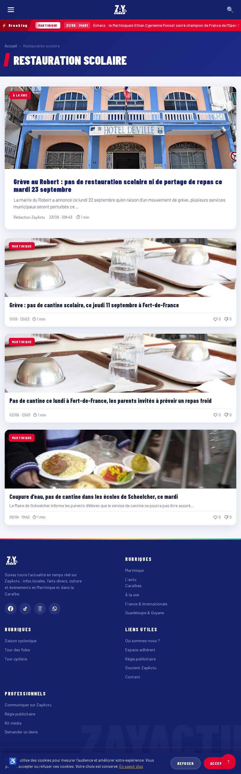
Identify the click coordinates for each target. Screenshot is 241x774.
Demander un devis (21, 731)
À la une (132, 594)
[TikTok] (25, 608)
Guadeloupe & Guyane (144, 612)
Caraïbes (133, 585)
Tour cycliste (16, 658)
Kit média (13, 722)
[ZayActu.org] (120, 10)
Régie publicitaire (140, 658)
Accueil (11, 46)
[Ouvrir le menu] (11, 10)
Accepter (219, 763)
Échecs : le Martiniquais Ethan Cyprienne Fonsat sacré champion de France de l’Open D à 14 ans (130, 25)
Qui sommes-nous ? (142, 640)
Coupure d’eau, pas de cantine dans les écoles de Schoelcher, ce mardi (93, 496)
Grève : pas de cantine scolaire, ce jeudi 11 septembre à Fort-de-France (94, 304)
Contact (132, 676)
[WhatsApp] (55, 608)
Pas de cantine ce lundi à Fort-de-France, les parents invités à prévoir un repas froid (110, 400)
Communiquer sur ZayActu (28, 704)
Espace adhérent (140, 649)
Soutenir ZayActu (140, 667)
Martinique (134, 570)
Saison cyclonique (20, 640)
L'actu (130, 579)
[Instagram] (40, 608)
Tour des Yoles (17, 649)
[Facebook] (10, 608)
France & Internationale (146, 603)
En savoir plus (131, 766)
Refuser (185, 763)
